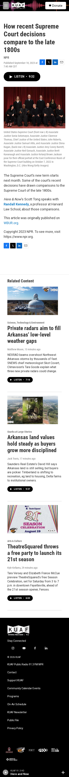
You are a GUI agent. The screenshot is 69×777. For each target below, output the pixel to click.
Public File (13, 720)
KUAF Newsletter (17, 712)
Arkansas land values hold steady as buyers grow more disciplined (31, 443)
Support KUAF (15, 680)
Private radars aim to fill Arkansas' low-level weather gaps (34, 334)
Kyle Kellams (14, 567)
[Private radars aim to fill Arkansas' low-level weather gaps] (32, 301)
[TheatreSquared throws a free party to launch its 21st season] (32, 519)
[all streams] (64, 772)
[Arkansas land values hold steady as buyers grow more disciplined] (32, 410)
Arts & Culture (14, 541)
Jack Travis (13, 458)
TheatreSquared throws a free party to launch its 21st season (34, 553)
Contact (12, 672)
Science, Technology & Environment (25, 322)
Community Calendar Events (23, 688)
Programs (13, 696)
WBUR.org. (11, 223)
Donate (57, 5)
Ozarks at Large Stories (19, 431)
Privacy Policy (15, 728)
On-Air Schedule (16, 704)
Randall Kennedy (16, 204)
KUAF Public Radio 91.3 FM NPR (25, 664)
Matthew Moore (15, 349)
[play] (5, 772)
